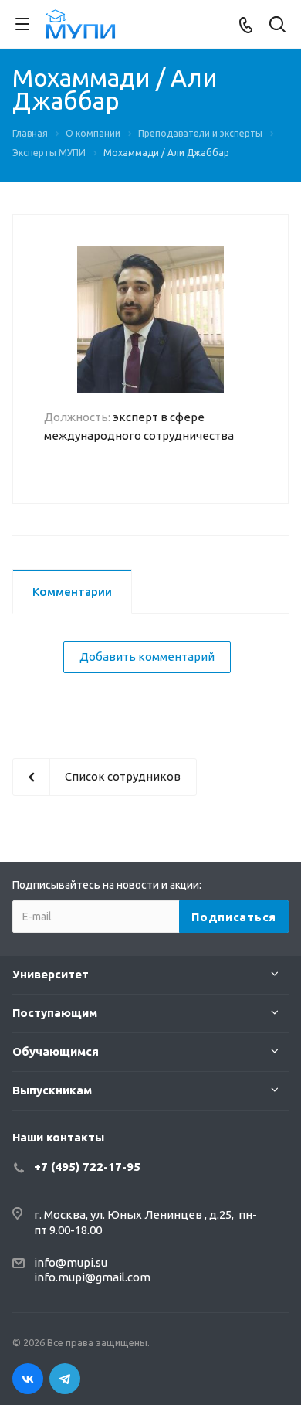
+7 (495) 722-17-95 (87, 1166)
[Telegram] (64, 1378)
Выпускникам (52, 1090)
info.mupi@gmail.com (92, 1277)
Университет (50, 974)
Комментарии (72, 591)
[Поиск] (277, 26)
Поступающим (54, 1012)
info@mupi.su (70, 1262)
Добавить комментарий (147, 656)
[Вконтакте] (27, 1378)
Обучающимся (55, 1051)
